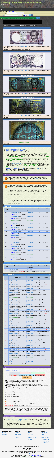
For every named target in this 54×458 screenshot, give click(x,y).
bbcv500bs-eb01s (13, 269)
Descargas (30, 434)
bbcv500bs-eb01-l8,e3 (13, 349)
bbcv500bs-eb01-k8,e (13, 333)
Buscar (29, 432)
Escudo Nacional (16, 163)
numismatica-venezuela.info (20, 5)
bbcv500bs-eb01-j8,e (13, 321)
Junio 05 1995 (30, 212)
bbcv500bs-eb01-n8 (15, 250)
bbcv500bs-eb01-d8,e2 (13, 284)
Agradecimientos (45, 436)
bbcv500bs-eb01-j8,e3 (13, 329)
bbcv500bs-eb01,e (12, 361)
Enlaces (17, 432)
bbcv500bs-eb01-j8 (15, 235)
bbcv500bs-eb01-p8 (15, 254)
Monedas (4, 434)
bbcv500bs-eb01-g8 (15, 227)
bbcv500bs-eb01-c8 (24, 46)
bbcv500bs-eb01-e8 (15, 220)
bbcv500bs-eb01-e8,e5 (13, 304)
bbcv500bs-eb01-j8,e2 (13, 325)
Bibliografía (18, 434)
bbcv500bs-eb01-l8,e (13, 340)
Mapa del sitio (44, 442)
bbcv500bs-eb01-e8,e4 (13, 300)
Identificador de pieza (33, 436)
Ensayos (4, 436)
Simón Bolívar (43, 153)
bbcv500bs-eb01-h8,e (13, 313)
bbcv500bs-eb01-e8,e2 (13, 292)
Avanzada (21, 13)
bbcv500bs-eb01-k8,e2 (13, 337)
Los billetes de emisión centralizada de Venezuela (27, 420)
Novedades (44, 432)
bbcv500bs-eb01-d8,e (13, 280)
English (26, 15)
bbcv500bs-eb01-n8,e (13, 357)
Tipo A (42, 168)
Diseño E (38, 168)
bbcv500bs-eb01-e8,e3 (13, 297)
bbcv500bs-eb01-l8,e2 (13, 345)
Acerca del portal (45, 437)
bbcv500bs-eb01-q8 (15, 257)
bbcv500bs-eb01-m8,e (13, 353)
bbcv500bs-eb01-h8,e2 (13, 317)
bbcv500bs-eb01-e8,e (13, 288)
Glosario (17, 436)
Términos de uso (45, 439)
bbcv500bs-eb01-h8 (15, 231)
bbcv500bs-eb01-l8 (15, 242)
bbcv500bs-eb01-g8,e (13, 309)
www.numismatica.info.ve (7, 5)
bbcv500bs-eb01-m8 (15, 246)
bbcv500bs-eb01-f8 (15, 223)
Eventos (17, 437)
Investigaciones (45, 441)
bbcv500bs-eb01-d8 (15, 216)
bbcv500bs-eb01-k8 (15, 239)
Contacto (36, 178)
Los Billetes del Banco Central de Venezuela (17, 419)
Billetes (4, 432)
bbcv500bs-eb (22, 149)
